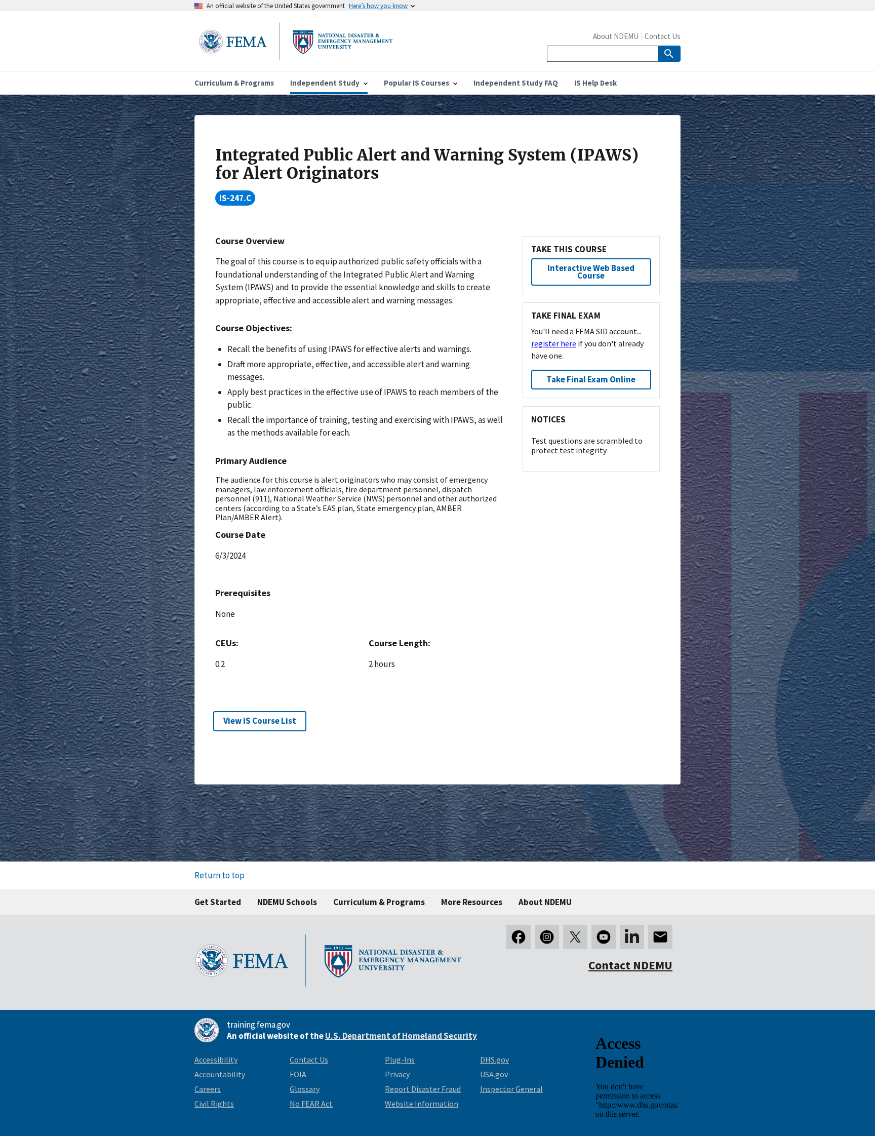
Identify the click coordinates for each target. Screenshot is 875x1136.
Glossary (305, 1089)
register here (553, 343)
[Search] (669, 54)
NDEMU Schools (287, 902)
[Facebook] (518, 937)
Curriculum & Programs (379, 902)
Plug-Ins (400, 1059)
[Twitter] (575, 937)
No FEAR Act (311, 1104)
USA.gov (494, 1074)
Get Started (217, 902)
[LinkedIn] (632, 937)
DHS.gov (494, 1059)
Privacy (397, 1074)
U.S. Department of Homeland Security (401, 1035)
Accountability (219, 1074)
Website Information (421, 1104)
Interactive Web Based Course (590, 271)
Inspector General (511, 1089)
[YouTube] (603, 937)
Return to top (219, 875)
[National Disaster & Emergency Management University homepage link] (295, 57)
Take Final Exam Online (590, 379)
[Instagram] (547, 937)
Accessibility (215, 1059)
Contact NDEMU (630, 965)
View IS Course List (259, 720)
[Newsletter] (660, 937)
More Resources (471, 902)
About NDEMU (616, 36)
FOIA (298, 1074)
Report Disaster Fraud (423, 1089)
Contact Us (663, 36)
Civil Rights (214, 1104)
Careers (207, 1089)
